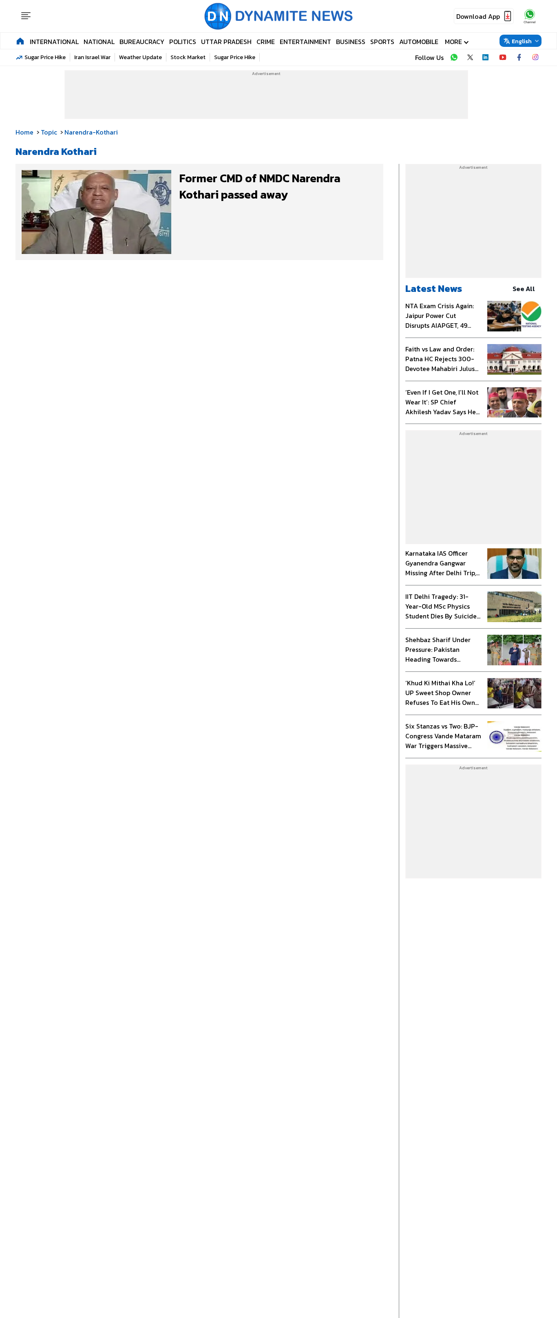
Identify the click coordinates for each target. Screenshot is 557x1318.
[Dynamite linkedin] (486, 57)
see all (524, 288)
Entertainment (305, 41)
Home (24, 132)
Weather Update (140, 57)
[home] (20, 41)
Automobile (418, 41)
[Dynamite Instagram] (535, 57)
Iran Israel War (92, 57)
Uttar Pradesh (226, 41)
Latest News (433, 288)
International (54, 41)
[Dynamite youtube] (503, 57)
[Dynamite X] (470, 57)
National (99, 41)
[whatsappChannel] (530, 16)
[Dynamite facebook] (519, 57)
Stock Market (188, 57)
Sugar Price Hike (45, 57)
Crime (265, 41)
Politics (182, 41)
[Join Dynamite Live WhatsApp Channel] (454, 57)
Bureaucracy (141, 41)
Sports (382, 41)
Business (350, 41)
